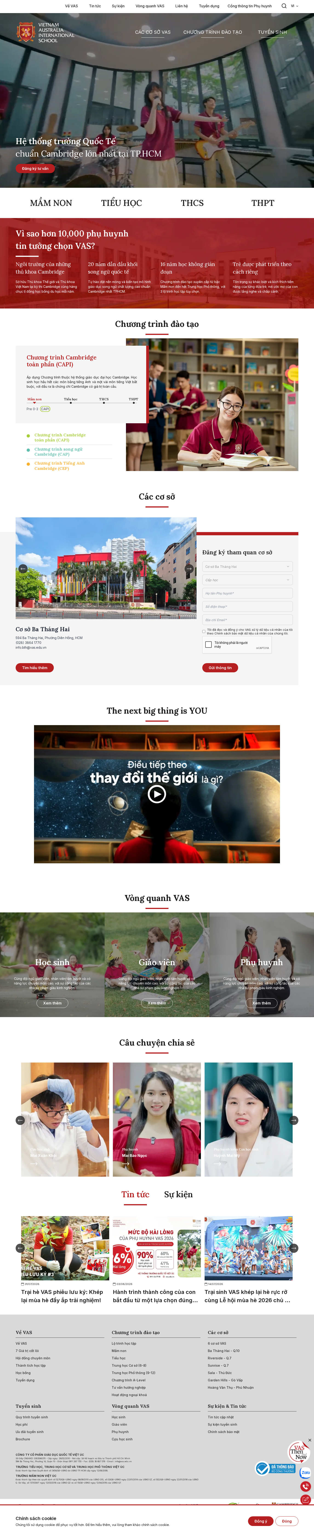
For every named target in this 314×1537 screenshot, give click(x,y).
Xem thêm (52, 1003)
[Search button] (284, 6)
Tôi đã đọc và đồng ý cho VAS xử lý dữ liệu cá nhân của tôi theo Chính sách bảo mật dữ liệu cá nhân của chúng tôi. (250, 631)
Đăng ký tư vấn (35, 168)
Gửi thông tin (220, 667)
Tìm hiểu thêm (34, 667)
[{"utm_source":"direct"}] (45, 32)
